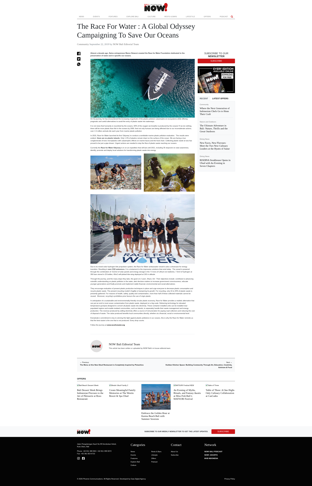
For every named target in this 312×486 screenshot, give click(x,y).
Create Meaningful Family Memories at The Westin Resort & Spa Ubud (122, 393)
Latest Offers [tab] (220, 99)
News (81, 17)
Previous (84, 362)
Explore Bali (133, 17)
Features (113, 17)
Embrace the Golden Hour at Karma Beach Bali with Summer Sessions (155, 416)
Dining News (204, 139)
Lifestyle (190, 17)
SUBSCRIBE (223, 431)
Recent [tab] (204, 99)
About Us (174, 452)
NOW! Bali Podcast (213, 452)
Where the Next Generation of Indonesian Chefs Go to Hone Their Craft (215, 111)
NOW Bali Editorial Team (126, 44)
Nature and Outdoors (208, 122)
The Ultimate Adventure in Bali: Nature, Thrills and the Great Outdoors (214, 128)
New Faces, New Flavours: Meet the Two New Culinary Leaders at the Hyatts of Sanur (215, 145)
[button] (232, 16)
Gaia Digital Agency (138, 479)
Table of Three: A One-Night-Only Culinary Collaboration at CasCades (220, 393)
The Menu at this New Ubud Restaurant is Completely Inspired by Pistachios (112, 365)
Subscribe (175, 455)
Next (229, 362)
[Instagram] (78, 458)
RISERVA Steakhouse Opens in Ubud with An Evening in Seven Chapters (215, 163)
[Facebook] (83, 458)
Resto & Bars (170, 17)
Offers (207, 17)
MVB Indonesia (211, 458)
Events (96, 17)
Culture (152, 17)
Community (83, 44)
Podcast (224, 17)
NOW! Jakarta (211, 455)
